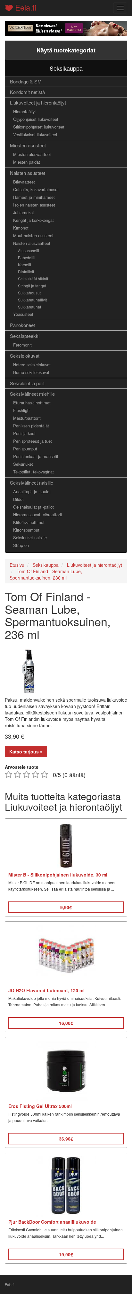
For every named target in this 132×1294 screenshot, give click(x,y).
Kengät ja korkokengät (33, 220)
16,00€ (66, 1023)
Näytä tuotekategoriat (66, 50)
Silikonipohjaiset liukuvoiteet (38, 127)
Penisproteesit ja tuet (32, 441)
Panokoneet (22, 325)
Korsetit (24, 264)
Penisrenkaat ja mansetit (35, 456)
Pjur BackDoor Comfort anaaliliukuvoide (52, 1222)
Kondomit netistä (27, 92)
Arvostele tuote (21, 767)
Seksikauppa (66, 68)
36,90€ (66, 1138)
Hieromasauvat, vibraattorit (37, 514)
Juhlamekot (23, 212)
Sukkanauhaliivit (32, 299)
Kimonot (21, 228)
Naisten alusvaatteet (31, 243)
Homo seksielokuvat (31, 372)
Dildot (18, 499)
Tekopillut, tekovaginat (33, 472)
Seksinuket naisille (30, 537)
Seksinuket (23, 464)
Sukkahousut (29, 292)
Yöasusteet (23, 314)
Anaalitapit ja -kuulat (32, 491)
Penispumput (25, 449)
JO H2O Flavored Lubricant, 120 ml (46, 990)
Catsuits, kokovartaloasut (36, 189)
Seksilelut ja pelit (27, 383)
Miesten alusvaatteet (32, 154)
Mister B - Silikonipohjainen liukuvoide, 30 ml (57, 874)
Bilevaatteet (24, 182)
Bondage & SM (26, 81)
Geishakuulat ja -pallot (33, 507)
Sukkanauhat (29, 306)
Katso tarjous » (26, 751)
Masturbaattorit (27, 418)
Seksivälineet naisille (31, 482)
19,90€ (66, 1254)
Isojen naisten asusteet (34, 205)
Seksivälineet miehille (32, 393)
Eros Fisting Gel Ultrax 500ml (40, 1106)
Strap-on (21, 545)
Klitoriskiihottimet (29, 522)
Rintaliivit (26, 271)
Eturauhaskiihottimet (32, 403)
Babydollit (26, 257)
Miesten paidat (26, 162)
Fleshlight (22, 410)
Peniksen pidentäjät (31, 426)
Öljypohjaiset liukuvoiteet (35, 119)
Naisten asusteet (27, 172)
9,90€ (66, 907)
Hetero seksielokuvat (32, 365)
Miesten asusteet (28, 145)
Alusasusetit (28, 250)
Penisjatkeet (24, 433)
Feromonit (22, 345)
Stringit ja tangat (32, 285)
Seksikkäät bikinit (33, 278)
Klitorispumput (26, 530)
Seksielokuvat (24, 355)
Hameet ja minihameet (34, 197)
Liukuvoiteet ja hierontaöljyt (38, 102)
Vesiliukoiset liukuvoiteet (35, 134)
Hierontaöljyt (24, 111)
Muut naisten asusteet (33, 235)
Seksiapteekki (24, 335)
